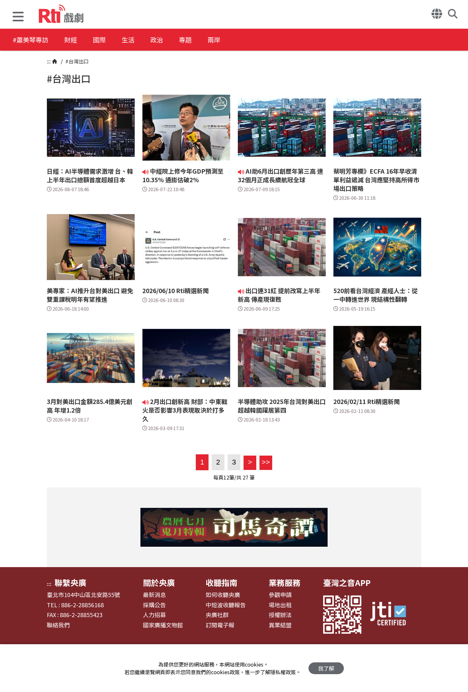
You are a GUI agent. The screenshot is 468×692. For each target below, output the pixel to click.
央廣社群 (217, 614)
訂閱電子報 (220, 625)
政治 (156, 39)
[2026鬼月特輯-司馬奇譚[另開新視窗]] (234, 527)
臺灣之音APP (347, 582)
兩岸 (214, 39)
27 (245, 477)
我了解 (326, 668)
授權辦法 (280, 614)
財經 (70, 39)
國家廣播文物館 (163, 625)
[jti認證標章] (392, 614)
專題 (185, 39)
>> (264, 462)
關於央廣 (159, 582)
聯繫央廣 (70, 582)
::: (49, 61)
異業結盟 (280, 625)
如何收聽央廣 (223, 594)
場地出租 (280, 605)
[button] (18, 17)
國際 (99, 39)
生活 (128, 39)
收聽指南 (222, 582)
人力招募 (154, 614)
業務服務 (285, 582)
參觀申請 (280, 594)
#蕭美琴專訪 (30, 39)
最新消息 (154, 594)
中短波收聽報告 (226, 605)
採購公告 (154, 605)
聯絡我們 (58, 625)
